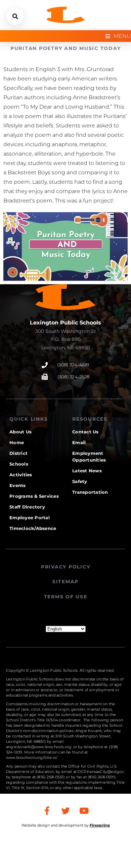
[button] (15, 16)
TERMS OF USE (65, 597)
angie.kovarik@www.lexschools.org (38, 746)
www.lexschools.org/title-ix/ (32, 757)
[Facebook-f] (47, 810)
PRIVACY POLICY (65, 567)
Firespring (100, 825)
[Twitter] (65, 810)
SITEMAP (65, 582)
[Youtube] (84, 810)
